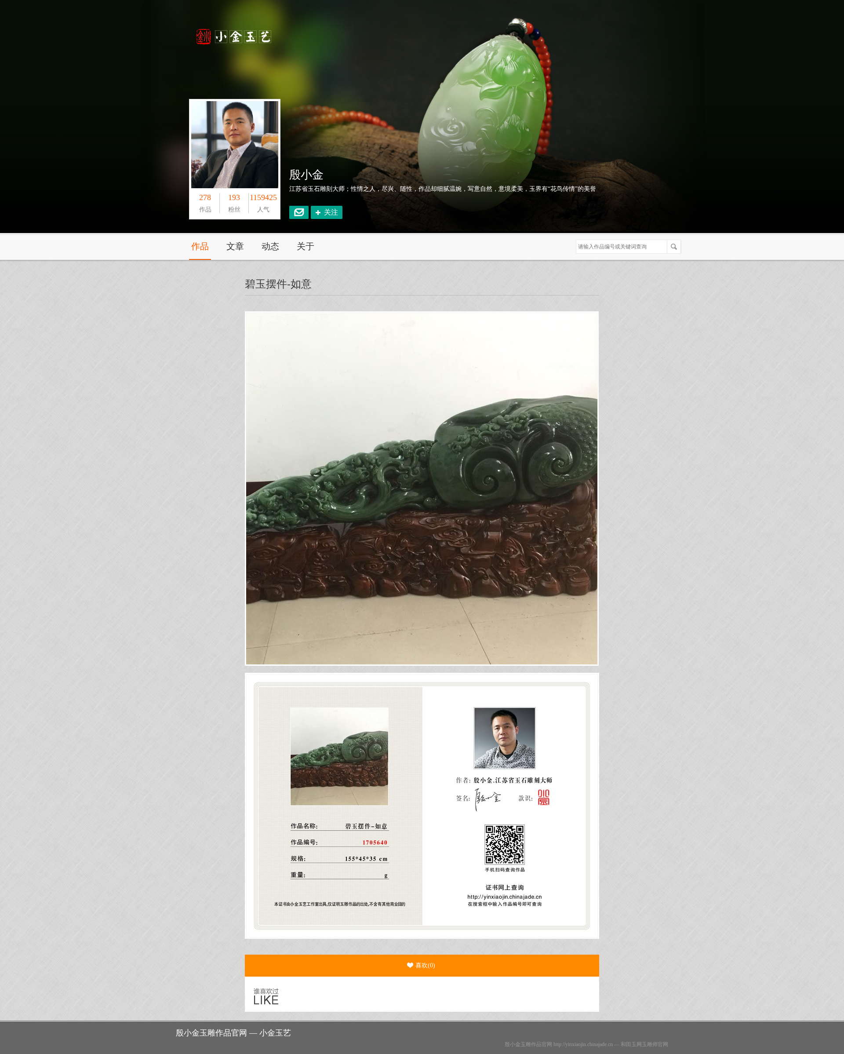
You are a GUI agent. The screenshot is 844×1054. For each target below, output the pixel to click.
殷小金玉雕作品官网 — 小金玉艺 (233, 1032)
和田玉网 (631, 1044)
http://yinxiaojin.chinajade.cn (583, 1044)
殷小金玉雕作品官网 (528, 1044)
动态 (270, 246)
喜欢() (425, 965)
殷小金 (306, 174)
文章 (235, 246)
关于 (305, 246)
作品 (200, 246)
